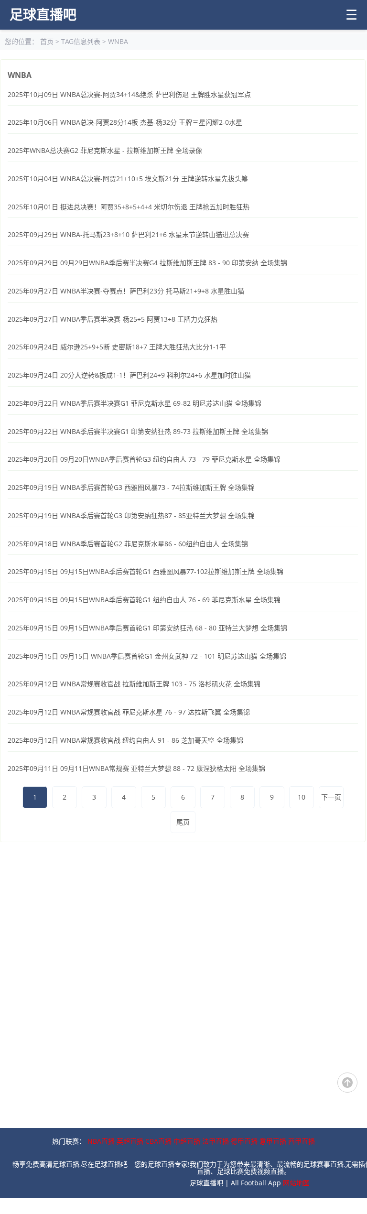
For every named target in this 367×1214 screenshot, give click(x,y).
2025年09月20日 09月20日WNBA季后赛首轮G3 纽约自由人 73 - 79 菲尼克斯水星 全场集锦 (144, 459)
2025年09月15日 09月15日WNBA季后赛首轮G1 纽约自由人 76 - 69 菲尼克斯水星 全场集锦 (144, 599)
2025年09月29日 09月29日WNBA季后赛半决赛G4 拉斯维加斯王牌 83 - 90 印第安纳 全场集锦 (147, 262)
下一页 (331, 797)
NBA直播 (101, 1141)
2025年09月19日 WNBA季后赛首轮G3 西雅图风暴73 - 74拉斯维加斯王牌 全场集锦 (131, 487)
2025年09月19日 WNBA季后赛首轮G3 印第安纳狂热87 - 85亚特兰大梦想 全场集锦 (131, 515)
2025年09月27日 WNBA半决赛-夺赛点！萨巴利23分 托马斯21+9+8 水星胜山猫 (126, 290)
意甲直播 (272, 1141)
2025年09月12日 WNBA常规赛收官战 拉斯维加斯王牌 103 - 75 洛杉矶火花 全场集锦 (134, 683)
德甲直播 (244, 1141)
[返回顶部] (347, 1083)
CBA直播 (158, 1141)
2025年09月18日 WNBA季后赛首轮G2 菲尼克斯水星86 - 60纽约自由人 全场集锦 (128, 543)
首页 (47, 41)
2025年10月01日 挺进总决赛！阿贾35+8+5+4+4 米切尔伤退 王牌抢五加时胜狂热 (128, 206)
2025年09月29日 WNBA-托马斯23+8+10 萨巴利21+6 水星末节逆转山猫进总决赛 (128, 234)
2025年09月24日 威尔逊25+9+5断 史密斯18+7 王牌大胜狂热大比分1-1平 (117, 346)
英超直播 (130, 1141)
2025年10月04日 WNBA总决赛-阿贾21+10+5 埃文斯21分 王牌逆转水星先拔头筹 (128, 178)
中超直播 (186, 1141)
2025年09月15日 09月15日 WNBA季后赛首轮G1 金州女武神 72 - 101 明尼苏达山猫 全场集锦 (147, 656)
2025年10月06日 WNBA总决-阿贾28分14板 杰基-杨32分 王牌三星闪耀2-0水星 (125, 122)
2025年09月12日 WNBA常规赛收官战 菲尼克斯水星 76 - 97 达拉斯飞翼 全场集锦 (129, 711)
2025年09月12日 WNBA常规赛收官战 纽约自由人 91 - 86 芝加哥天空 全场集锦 (125, 740)
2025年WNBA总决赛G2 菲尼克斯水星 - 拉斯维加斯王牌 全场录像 (105, 150)
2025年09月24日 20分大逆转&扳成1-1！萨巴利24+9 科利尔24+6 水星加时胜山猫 (129, 374)
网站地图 (296, 1182)
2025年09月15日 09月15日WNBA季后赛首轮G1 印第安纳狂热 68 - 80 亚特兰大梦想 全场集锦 (147, 627)
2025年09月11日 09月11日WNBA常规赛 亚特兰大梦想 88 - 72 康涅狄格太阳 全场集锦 (136, 768)
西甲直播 (301, 1141)
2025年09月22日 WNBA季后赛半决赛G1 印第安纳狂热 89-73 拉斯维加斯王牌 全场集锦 (138, 431)
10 (301, 797)
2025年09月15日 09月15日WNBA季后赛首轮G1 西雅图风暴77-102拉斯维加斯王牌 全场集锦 (145, 571)
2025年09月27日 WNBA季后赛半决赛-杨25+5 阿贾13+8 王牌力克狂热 (112, 319)
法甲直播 (215, 1141)
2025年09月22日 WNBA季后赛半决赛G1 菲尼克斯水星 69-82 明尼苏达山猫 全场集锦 (134, 403)
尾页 (183, 821)
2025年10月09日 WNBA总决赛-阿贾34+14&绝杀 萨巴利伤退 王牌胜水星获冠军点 (129, 94)
